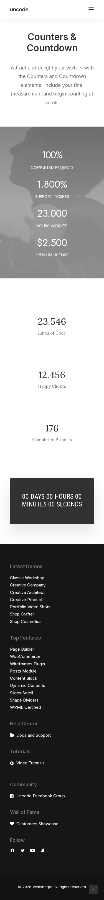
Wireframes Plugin (27, 663)
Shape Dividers (24, 700)
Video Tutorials (30, 762)
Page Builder (22, 649)
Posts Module (23, 671)
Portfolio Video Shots (30, 606)
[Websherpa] (19, 9)
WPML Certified (25, 707)
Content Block (23, 678)
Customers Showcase (37, 823)
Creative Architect (27, 592)
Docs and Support (33, 735)
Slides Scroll (21, 692)
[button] (91, 9)
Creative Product (26, 599)
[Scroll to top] (93, 889)
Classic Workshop (27, 577)
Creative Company (27, 585)
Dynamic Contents (27, 685)
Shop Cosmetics (26, 621)
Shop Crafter (22, 614)
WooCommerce (25, 656)
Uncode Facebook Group (40, 795)
